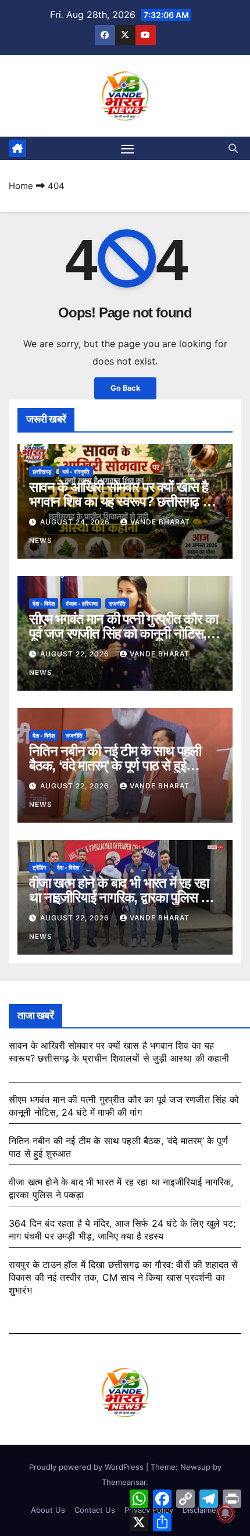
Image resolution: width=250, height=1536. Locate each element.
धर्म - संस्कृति (76, 471)
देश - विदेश (44, 603)
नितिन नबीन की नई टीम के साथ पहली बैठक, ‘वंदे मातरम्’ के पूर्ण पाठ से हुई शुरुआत (115, 765)
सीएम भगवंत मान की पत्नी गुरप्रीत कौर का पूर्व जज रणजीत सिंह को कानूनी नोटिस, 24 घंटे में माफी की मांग (123, 633)
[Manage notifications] (225, 1513)
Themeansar (124, 1482)
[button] (233, 148)
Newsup (195, 1466)
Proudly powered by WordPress (87, 1466)
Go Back (125, 388)
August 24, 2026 (76, 521)
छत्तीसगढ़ (42, 471)
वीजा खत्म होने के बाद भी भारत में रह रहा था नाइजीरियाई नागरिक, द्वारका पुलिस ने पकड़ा (118, 897)
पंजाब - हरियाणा (82, 603)
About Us (48, 1509)
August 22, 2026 (76, 653)
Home (21, 185)
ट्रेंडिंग (39, 867)
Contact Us (94, 1509)
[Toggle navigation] (127, 148)
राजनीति (117, 603)
